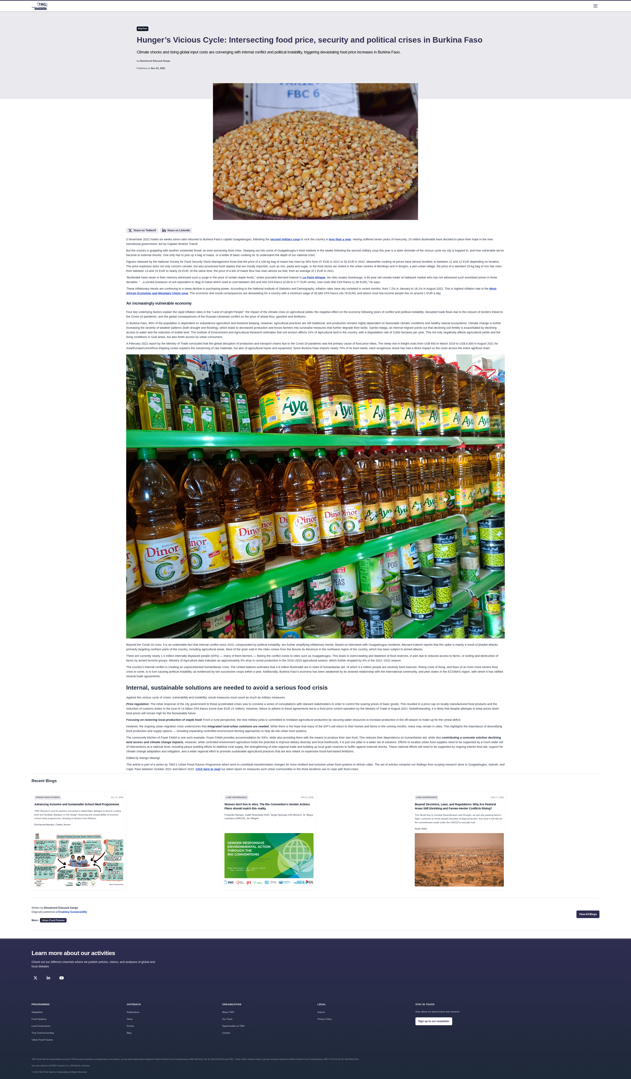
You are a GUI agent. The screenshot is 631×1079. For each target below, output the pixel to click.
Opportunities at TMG (233, 1026)
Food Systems (39, 1019)
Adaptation (37, 1012)
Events (130, 1026)
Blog (129, 1032)
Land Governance (41, 1026)
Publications (133, 1012)
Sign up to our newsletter (433, 1021)
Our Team (227, 1019)
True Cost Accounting (43, 1032)
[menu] (595, 6)
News (130, 1019)
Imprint (321, 1012)
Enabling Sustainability (72, 912)
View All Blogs (588, 914)
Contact (226, 1032)
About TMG (228, 1012)
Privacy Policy (324, 1019)
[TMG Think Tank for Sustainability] (39, 6)
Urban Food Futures (42, 1039)
